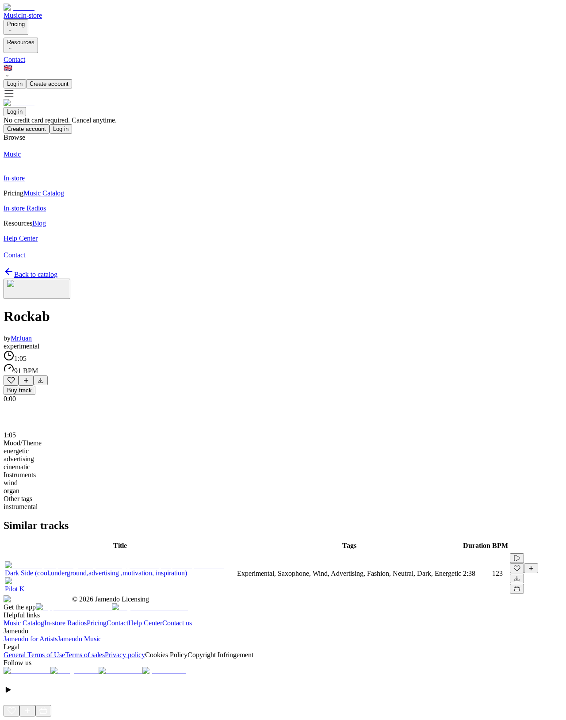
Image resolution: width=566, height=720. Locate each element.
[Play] (37, 289)
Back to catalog (35, 274)
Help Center (145, 623)
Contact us (177, 623)
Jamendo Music (79, 639)
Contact (14, 59)
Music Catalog (24, 623)
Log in (15, 83)
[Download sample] (41, 380)
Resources (20, 42)
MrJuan (21, 338)
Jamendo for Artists (30, 639)
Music (12, 15)
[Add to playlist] (26, 380)
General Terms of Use (34, 655)
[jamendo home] (19, 7)
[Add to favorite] (11, 380)
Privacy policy (125, 655)
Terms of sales (85, 655)
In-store (31, 15)
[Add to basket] (517, 589)
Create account (49, 83)
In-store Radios (65, 623)
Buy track (19, 390)
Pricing (16, 24)
